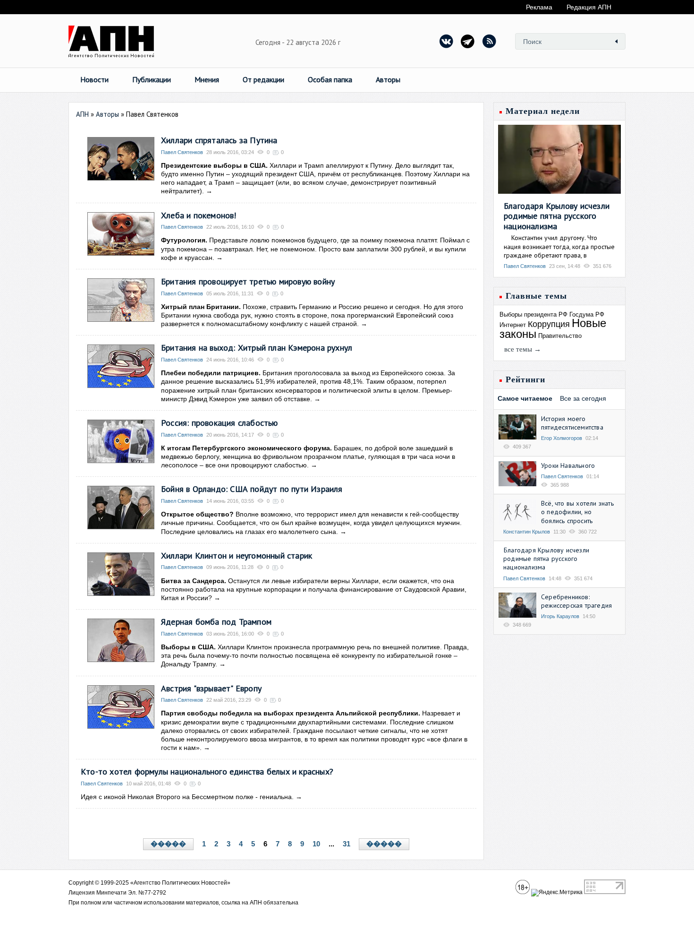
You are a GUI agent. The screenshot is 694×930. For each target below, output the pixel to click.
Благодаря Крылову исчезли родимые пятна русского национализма (556, 216)
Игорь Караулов (560, 616)
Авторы (388, 79)
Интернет (512, 324)
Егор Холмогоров (561, 438)
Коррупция (549, 324)
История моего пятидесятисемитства (572, 422)
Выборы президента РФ (533, 314)
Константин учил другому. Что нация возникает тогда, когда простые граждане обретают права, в (559, 246)
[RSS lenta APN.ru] (489, 41)
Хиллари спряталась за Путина (219, 140)
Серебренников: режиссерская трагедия (576, 601)
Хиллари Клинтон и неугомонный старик (236, 555)
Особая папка (330, 79)
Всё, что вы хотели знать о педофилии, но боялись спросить (577, 512)
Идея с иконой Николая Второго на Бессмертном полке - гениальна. (188, 797)
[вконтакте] (447, 41)
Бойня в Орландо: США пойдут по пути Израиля (252, 488)
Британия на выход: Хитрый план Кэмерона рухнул (256, 347)
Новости (94, 79)
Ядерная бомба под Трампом (216, 621)
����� (168, 844)
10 (316, 844)
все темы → (522, 349)
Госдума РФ (586, 314)
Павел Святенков (182, 152)
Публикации (151, 79)
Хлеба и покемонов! (199, 215)
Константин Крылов (526, 531)
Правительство (560, 335)
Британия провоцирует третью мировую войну (248, 281)
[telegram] (468, 41)
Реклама (539, 7)
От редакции (263, 79)
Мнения (207, 79)
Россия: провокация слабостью (219, 422)
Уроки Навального (568, 465)
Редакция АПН (589, 7)
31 (346, 844)
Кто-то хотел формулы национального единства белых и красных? (207, 771)
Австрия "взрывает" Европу (211, 688)
